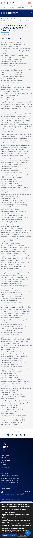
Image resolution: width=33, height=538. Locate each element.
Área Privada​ (21, 7)
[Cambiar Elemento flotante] (28, 533)
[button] (8, 38)
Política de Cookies (16, 532)
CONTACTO (4, 473)
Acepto (5, 535)
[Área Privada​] (26, 7)
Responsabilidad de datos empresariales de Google (13, 529)
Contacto (4, 7)
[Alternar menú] (30, 13)
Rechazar (13, 535)
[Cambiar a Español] (29, 3)
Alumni (12, 7)
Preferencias (23, 535)
